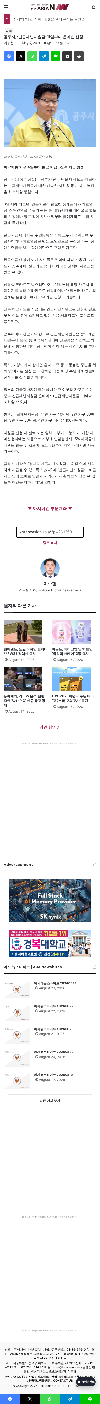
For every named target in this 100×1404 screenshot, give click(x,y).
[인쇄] (79, 56)
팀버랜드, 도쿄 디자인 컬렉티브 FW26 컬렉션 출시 (26, 651)
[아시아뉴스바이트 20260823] (17, 989)
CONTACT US (63, 1380)
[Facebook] (9, 56)
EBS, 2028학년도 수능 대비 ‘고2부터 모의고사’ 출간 (73, 698)
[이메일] (67, 56)
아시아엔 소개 (14, 1376)
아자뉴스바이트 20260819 (53, 1074)
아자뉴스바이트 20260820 (54, 1052)
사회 (9, 31)
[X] (20, 56)
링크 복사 (50, 542)
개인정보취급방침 (39, 1380)
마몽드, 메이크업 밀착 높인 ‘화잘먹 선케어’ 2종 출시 (72, 651)
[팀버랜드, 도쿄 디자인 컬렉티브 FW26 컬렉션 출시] (26, 632)
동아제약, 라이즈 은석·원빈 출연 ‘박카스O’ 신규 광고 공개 (24, 701)
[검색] (94, 8)
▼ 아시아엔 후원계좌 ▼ (50, 508)
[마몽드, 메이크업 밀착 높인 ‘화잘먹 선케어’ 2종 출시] (74, 632)
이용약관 (87, 1376)
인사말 (30, 1376)
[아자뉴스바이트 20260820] (17, 1058)
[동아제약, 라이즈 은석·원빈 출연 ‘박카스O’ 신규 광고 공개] (26, 679)
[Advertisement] (50, 797)
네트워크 (43, 1376)
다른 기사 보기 (50, 1101)
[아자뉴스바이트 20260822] (17, 1012)
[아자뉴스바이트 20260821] (17, 1035)
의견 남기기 (50, 727)
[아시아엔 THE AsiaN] (50, 7)
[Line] (55, 56)
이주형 (9, 43)
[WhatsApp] (32, 56)
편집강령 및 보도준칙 (65, 1376)
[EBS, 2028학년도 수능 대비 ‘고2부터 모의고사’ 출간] (74, 679)
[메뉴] (6, 8)
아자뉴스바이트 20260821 (53, 1029)
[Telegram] (44, 56)
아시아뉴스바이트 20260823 (55, 983)
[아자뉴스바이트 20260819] (17, 1080)
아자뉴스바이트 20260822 (53, 1006)
